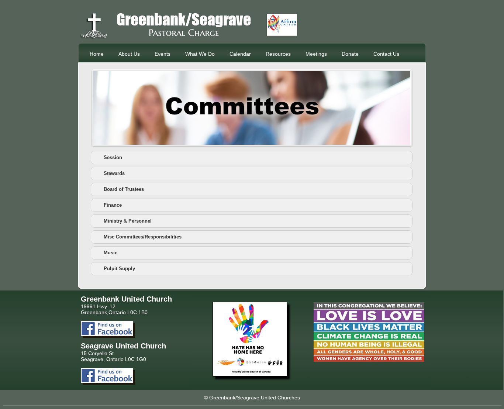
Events (162, 54)
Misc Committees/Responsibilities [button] (143, 237)
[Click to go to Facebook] (107, 334)
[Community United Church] (189, 38)
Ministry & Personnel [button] (128, 221)
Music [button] (110, 252)
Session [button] (113, 157)
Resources (278, 54)
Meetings (316, 54)
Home (97, 54)
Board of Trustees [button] (124, 189)
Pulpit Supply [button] (119, 268)
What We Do (200, 54)
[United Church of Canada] (250, 375)
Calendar (240, 54)
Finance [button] (113, 205)
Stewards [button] (114, 173)
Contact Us (386, 54)
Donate (350, 54)
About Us (129, 54)
